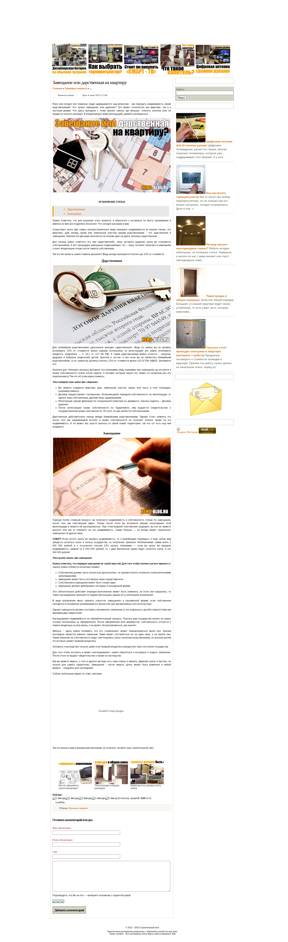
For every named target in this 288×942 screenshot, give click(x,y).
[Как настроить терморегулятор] (191, 192)
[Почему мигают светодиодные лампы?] (191, 244)
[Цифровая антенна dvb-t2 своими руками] (191, 141)
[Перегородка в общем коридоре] (191, 295)
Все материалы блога (136, 934)
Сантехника (87, 37)
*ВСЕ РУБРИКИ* (195, 37)
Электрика (106, 37)
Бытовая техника (146, 37)
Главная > (58, 37)
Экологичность (170, 37)
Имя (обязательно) (62, 827)
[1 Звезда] (59, 798)
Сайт (55, 851)
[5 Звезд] (111, 798)
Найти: (180, 89)
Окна (72, 37)
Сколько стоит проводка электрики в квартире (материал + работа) (201, 351)
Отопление (123, 37)
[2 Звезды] (72, 798)
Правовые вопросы (78, 808)
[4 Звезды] (98, 798)
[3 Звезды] (85, 798)
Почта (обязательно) (63, 839)
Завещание (74, 214)
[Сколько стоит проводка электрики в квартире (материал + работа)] (191, 347)
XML (174, 934)
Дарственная (76, 209)
